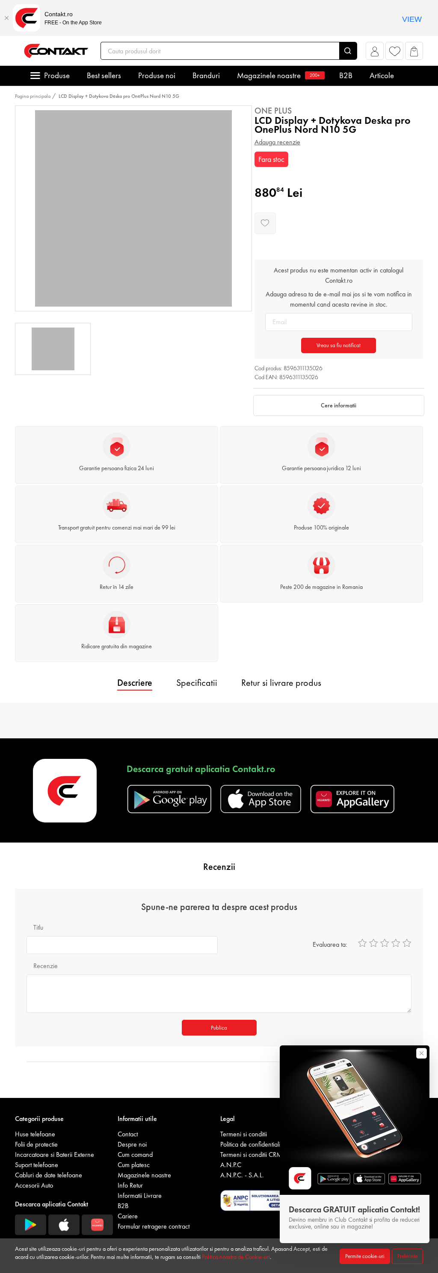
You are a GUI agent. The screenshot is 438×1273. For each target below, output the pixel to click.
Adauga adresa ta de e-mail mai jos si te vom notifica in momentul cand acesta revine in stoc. (339, 299)
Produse (57, 75)
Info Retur (130, 1185)
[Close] (6, 17)
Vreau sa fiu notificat (339, 345)
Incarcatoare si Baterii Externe (54, 1154)
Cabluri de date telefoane (48, 1175)
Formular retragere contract (153, 1226)
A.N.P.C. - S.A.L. (242, 1175)
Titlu (38, 927)
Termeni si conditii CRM (251, 1154)
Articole (382, 75)
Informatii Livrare (140, 1195)
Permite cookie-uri (365, 1256)
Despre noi (132, 1144)
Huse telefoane (35, 1134)
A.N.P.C (230, 1164)
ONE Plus (273, 110)
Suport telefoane (36, 1164)
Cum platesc (134, 1164)
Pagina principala (32, 96)
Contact (128, 1134)
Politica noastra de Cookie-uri (236, 1257)
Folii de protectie (36, 1144)
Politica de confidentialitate (255, 1144)
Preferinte (407, 1256)
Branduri (206, 75)
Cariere (128, 1216)
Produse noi (156, 75)
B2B (345, 75)
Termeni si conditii (243, 1134)
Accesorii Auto (34, 1185)
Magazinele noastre (278, 75)
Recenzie (45, 965)
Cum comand (135, 1154)
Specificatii (196, 682)
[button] (375, 53)
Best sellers (104, 75)
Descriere (134, 682)
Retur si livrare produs (281, 682)
